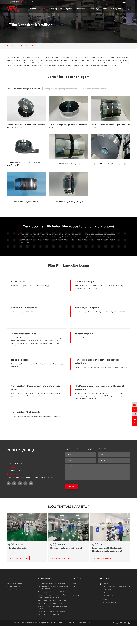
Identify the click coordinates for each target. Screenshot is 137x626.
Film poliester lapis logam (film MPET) (61, 88)
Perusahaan (80, 9)
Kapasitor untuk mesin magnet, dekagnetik (52, 611)
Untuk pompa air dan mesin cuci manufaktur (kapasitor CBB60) (53, 588)
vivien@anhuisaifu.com (30, 2)
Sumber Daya (94, 9)
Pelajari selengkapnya (17, 558)
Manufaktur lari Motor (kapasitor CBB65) (51, 592)
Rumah (33, 9)
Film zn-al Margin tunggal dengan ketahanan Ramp (68, 126)
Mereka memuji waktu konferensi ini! (66, 548)
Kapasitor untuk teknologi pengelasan (50, 603)
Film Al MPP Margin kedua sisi (26, 201)
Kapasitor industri (12, 590)
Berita (105, 9)
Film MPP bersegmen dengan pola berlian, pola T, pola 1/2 (25, 163)
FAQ (74, 587)
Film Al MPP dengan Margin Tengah (68, 201)
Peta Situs (71, 623)
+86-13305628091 (14, 2)
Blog (74, 584)
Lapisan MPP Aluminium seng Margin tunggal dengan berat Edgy (26, 126)
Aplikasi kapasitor (55, 9)
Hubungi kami (116, 9)
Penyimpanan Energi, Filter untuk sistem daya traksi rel (53, 607)
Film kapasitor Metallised (27, 45)
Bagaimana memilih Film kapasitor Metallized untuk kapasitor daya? (107, 549)
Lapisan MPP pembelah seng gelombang (111, 164)
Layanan (68, 9)
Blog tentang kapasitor (68, 506)
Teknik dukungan (79, 596)
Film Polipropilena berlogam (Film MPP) (23, 88)
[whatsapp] (134, 414)
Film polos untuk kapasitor (94, 88)
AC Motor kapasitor (13, 587)
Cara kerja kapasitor (17, 548)
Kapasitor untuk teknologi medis (48, 614)
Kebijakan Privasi (84, 623)
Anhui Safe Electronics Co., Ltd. (27, 623)
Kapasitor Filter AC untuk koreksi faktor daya (52, 600)
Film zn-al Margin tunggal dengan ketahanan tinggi (110, 126)
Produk (42, 9)
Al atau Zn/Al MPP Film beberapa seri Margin (68, 164)
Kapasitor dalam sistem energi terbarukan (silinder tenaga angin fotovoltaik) (52, 596)
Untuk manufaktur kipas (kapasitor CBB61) (52, 584)
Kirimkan (71, 487)
